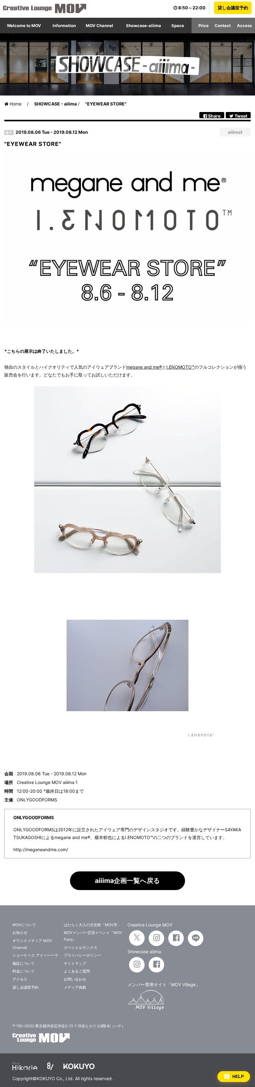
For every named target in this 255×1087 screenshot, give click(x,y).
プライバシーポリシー (82, 955)
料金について (23, 971)
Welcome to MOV (24, 25)
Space (177, 25)
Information (64, 25)
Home (14, 103)
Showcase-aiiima (143, 25)
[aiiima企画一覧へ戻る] (127, 888)
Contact (223, 25)
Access (244, 25)
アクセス (19, 979)
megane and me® (144, 367)
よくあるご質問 (77, 971)
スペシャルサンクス (80, 947)
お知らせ (19, 932)
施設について (23, 963)
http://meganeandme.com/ (40, 849)
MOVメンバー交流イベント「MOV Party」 (93, 936)
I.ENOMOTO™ (180, 367)
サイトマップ (75, 963)
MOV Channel (99, 25)
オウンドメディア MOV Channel (32, 944)
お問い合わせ (75, 979)
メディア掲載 (75, 987)
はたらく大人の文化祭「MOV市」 (92, 924)
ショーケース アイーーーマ (35, 955)
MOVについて (24, 924)
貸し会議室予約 (233, 7)
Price (203, 25)
